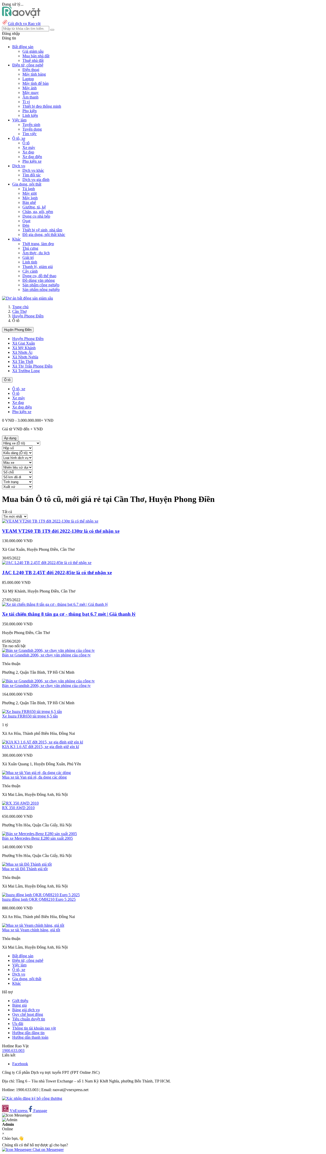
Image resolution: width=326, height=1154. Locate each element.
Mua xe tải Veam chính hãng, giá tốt (31, 930)
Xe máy (28, 147)
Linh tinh (29, 262)
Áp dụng (10, 438)
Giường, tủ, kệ (34, 207)
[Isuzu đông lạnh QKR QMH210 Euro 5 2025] (41, 895)
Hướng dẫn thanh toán (30, 1037)
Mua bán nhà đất (35, 56)
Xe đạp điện (32, 156)
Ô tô (26, 143)
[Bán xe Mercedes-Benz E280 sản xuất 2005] (39, 834)
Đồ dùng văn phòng (38, 280)
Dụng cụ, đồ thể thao (39, 276)
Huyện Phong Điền (28, 316)
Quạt (26, 221)
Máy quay (30, 92)
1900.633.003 (13, 1050)
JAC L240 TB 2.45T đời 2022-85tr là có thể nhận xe (57, 572)
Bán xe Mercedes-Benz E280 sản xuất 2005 (37, 838)
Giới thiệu (20, 1000)
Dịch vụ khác (33, 170)
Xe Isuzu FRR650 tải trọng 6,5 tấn (30, 716)
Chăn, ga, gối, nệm (37, 211)
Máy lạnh (30, 198)
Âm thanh (30, 97)
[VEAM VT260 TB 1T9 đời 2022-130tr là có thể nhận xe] (50, 521)
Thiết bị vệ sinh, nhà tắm (42, 230)
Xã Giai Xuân (23, 343)
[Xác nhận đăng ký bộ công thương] (32, 1098)
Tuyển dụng (32, 129)
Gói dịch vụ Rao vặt (24, 23)
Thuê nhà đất (33, 60)
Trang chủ (20, 307)
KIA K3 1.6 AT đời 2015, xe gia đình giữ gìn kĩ (40, 746)
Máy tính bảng (34, 74)
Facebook (20, 1064)
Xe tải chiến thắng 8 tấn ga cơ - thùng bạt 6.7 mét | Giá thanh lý (69, 614)
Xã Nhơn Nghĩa (25, 357)
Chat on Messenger (48, 1149)
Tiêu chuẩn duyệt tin (28, 1019)
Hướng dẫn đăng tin (28, 1033)
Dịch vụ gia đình (35, 179)
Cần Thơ (19, 311)
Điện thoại (30, 69)
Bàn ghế (29, 202)
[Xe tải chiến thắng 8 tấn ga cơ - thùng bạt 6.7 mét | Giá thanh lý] (55, 604)
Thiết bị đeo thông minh (41, 106)
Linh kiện (30, 115)
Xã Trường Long (26, 371)
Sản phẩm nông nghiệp (41, 289)
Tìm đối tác (31, 175)
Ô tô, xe (18, 389)
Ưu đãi (17, 1023)
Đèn (25, 225)
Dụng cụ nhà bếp (36, 216)
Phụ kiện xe (32, 161)
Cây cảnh (30, 271)
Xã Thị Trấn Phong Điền (32, 366)
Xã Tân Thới (22, 361)
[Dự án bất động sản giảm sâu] (27, 298)
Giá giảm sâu (33, 51)
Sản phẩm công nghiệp (40, 285)
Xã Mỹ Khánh (24, 348)
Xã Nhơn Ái (22, 352)
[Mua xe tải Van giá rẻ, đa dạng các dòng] (36, 772)
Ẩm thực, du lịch (36, 253)
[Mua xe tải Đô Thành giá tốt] (27, 864)
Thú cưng (30, 248)
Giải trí (28, 257)
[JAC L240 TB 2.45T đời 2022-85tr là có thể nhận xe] (46, 562)
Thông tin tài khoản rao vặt (34, 1028)
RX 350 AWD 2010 (18, 808)
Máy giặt (29, 193)
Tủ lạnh (28, 189)
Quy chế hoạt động (27, 1014)
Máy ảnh (29, 88)
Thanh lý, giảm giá (37, 266)
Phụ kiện (29, 111)
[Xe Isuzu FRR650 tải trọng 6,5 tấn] (32, 711)
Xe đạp (28, 152)
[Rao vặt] (21, 17)
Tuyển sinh (31, 124)
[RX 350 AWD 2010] (20, 803)
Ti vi (26, 102)
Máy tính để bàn (35, 83)
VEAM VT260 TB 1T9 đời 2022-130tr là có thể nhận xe (60, 531)
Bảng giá (19, 1005)
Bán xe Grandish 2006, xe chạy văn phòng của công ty (46, 655)
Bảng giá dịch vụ (26, 1010)
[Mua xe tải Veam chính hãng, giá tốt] (33, 925)
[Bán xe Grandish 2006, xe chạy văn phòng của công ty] (48, 650)
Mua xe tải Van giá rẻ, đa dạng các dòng (34, 777)
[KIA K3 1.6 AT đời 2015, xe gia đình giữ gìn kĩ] (42, 742)
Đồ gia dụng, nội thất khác (43, 234)
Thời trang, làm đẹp (38, 244)
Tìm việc (29, 134)
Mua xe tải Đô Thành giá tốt (25, 869)
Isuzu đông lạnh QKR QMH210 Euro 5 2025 (39, 899)
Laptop (28, 79)
